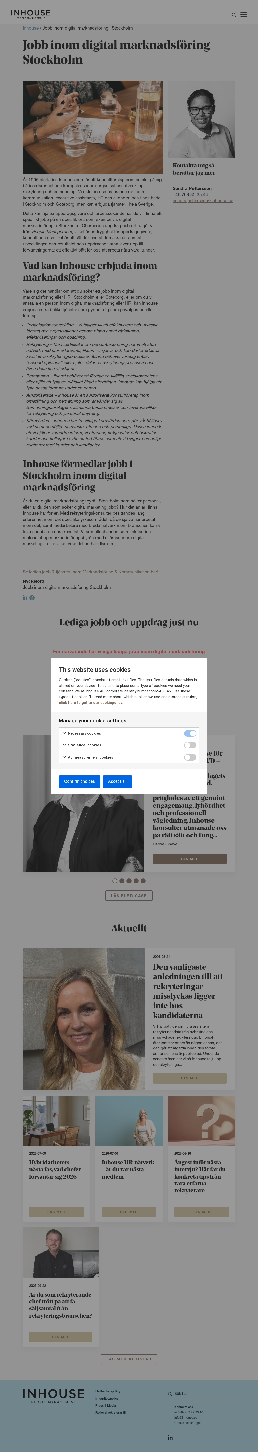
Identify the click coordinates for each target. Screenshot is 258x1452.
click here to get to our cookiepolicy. (91, 702)
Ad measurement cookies (90, 757)
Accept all (117, 781)
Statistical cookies (84, 745)
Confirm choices (79, 781)
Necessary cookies (84, 733)
